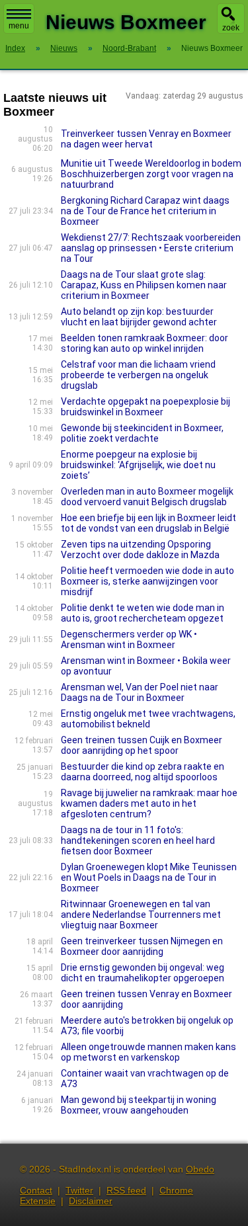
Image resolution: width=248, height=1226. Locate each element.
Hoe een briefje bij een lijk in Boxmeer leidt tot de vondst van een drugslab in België (148, 523)
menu (19, 25)
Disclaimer (90, 1201)
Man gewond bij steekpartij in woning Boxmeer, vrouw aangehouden (138, 1105)
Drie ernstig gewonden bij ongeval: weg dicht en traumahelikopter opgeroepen (142, 972)
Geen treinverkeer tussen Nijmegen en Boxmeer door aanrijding (142, 946)
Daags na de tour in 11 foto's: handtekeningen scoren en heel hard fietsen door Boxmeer (138, 840)
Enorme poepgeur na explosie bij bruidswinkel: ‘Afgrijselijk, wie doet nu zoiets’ (138, 465)
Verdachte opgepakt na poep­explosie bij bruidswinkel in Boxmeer (145, 406)
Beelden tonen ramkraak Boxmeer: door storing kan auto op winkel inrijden (144, 343)
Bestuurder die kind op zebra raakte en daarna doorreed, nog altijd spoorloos (142, 771)
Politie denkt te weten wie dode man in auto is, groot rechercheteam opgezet (142, 613)
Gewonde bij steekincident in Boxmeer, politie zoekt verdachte (142, 433)
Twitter (79, 1190)
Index (15, 48)
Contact (36, 1190)
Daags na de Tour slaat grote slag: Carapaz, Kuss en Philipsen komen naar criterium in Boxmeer (144, 285)
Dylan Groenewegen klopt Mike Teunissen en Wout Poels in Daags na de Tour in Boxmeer (149, 877)
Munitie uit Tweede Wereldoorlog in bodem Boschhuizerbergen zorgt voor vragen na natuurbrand (151, 174)
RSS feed (126, 1190)
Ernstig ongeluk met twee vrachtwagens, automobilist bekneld (148, 718)
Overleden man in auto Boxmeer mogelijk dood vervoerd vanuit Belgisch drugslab (147, 496)
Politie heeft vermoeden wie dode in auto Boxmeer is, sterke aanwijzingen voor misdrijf (147, 581)
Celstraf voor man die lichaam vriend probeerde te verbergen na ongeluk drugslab (138, 375)
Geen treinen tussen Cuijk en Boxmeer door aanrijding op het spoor (141, 745)
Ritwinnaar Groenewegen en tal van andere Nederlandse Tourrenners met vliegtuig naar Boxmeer (141, 914)
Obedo (200, 1169)
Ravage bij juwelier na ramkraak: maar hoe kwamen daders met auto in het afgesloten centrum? (149, 803)
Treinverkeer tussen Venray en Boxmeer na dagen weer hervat (146, 138)
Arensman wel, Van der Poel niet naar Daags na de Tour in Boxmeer (139, 692)
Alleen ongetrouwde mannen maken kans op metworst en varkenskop (148, 1052)
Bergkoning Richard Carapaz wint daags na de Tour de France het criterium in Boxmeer (145, 211)
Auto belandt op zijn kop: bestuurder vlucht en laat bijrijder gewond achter (139, 316)
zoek (230, 27)
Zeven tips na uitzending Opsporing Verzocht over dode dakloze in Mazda (140, 549)
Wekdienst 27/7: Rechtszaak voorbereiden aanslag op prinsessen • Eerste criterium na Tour (151, 248)
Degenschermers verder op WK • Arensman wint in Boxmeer (129, 639)
